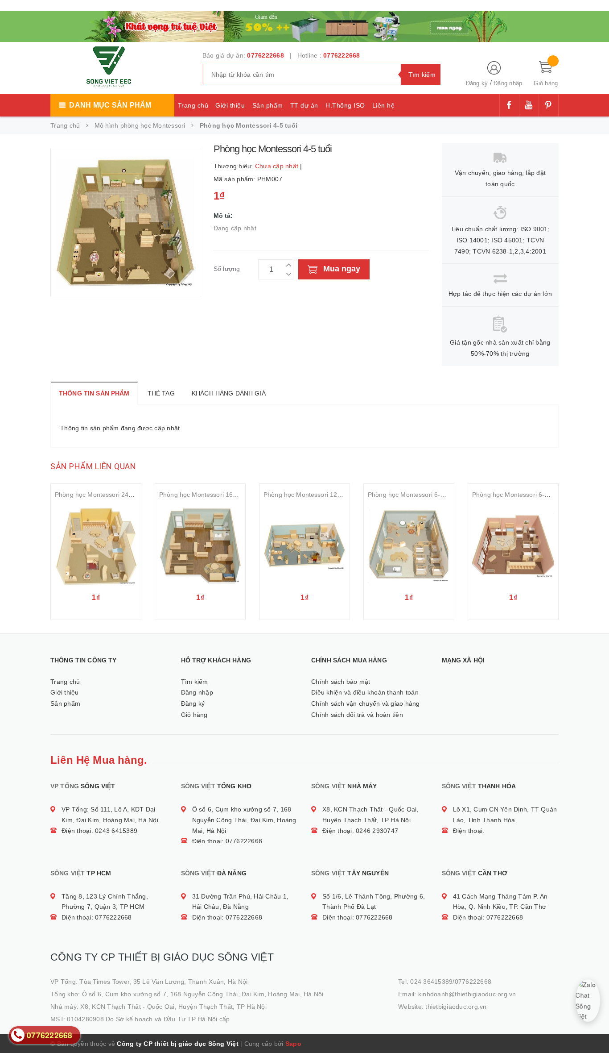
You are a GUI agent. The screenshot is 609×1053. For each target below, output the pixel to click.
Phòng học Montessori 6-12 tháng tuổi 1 (530, 494)
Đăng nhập (508, 83)
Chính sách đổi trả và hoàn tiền (357, 714)
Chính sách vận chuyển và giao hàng (365, 703)
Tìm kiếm (194, 681)
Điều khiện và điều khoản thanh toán (365, 692)
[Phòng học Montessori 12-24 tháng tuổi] (304, 546)
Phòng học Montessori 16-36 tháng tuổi (216, 494)
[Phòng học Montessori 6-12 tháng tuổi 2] (409, 546)
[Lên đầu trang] (593, 1026)
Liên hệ (383, 105)
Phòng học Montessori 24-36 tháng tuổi (112, 494)
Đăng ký (477, 83)
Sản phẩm (267, 105)
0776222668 (265, 55)
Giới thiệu (230, 105)
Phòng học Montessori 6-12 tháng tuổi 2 (425, 494)
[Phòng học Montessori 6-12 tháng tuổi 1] (513, 546)
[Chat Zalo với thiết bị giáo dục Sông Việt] (588, 1000)
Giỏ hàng (194, 714)
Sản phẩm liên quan (93, 466)
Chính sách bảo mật (340, 681)
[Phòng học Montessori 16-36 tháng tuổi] (200, 546)
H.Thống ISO (345, 105)
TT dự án (304, 105)
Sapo (293, 1043)
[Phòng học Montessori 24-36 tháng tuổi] (96, 546)
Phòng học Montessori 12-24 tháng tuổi (320, 494)
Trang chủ (193, 105)
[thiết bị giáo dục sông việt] (304, 25)
